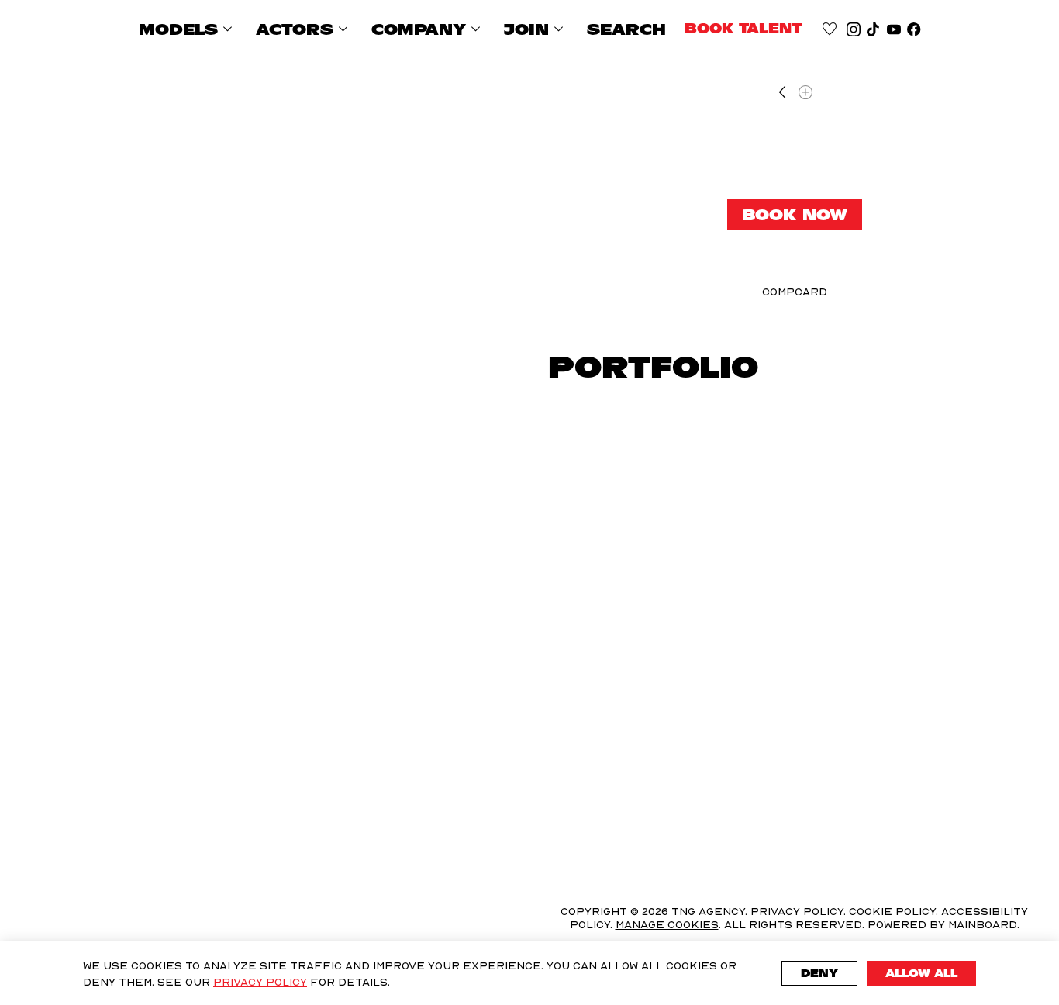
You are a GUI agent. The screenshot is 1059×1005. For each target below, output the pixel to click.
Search (626, 29)
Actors (304, 29)
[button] (256, 493)
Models (188, 29)
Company (428, 29)
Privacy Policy (260, 981)
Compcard (794, 291)
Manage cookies (667, 924)
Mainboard (982, 924)
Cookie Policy (892, 910)
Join (536, 29)
